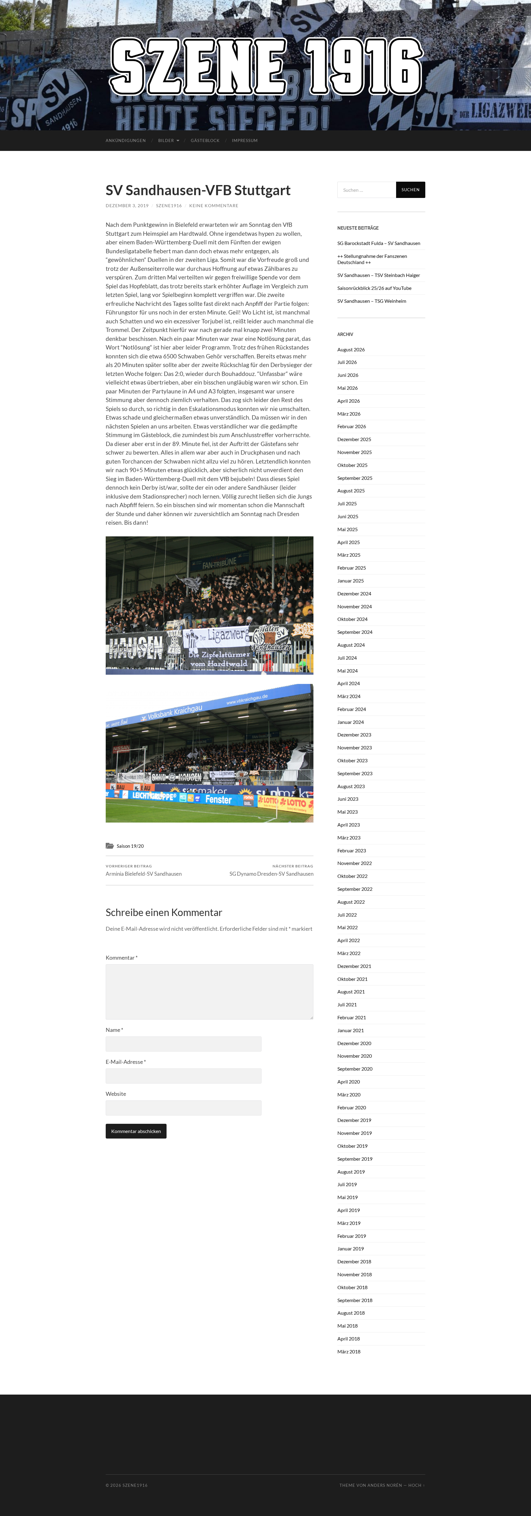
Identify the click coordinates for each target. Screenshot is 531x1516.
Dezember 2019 (354, 1120)
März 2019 (348, 1223)
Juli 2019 (347, 1184)
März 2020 (348, 1094)
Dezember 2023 (354, 734)
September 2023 (354, 773)
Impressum (245, 140)
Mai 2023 (347, 812)
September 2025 (354, 478)
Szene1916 (169, 205)
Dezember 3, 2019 (127, 205)
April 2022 (348, 940)
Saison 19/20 (130, 846)
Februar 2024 (351, 709)
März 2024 (348, 696)
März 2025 (348, 555)
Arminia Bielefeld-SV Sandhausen (144, 870)
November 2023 (354, 747)
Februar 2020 (351, 1107)
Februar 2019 (351, 1236)
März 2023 (348, 837)
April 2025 (348, 542)
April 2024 (348, 683)
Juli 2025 (347, 503)
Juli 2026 (347, 362)
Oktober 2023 (352, 760)
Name (114, 1029)
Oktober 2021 (352, 979)
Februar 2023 (351, 850)
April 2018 (348, 1338)
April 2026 (348, 401)
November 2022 (354, 863)
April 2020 (348, 1081)
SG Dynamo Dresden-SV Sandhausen (271, 870)
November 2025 (354, 452)
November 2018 (354, 1274)
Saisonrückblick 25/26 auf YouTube (374, 288)
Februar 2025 (351, 567)
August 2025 (351, 490)
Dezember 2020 (354, 1043)
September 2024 (354, 632)
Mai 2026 (347, 388)
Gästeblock (205, 140)
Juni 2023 (347, 799)
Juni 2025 (347, 516)
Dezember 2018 (354, 1261)
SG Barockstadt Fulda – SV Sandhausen (378, 243)
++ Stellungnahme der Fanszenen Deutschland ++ (372, 259)
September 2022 (354, 889)
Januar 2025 (350, 580)
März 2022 (348, 953)
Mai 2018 (347, 1325)
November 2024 (354, 606)
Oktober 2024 (352, 619)
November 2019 (354, 1133)
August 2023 (351, 786)
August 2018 (351, 1313)
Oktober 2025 (352, 465)
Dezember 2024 (354, 593)
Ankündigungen (126, 140)
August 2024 (351, 645)
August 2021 (351, 991)
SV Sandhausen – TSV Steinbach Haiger (378, 275)
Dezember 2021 (354, 966)
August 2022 (351, 902)
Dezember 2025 (354, 439)
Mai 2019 (347, 1197)
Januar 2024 (350, 722)
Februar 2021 (351, 1017)
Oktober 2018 (352, 1287)
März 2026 (348, 414)
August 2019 (351, 1172)
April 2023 (348, 824)
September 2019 (354, 1159)
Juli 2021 (347, 1004)
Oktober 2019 (352, 1146)
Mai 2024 (347, 670)
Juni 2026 (347, 375)
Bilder (166, 140)
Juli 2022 (347, 915)
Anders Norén (385, 1485)
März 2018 (348, 1351)
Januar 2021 (350, 1030)
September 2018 (354, 1300)
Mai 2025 (347, 529)
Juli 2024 (347, 658)
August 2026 (351, 349)
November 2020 (354, 1056)
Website (116, 1093)
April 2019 (348, 1210)
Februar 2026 (351, 426)
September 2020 (354, 1069)
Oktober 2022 (352, 876)
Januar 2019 (350, 1248)
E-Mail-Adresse (126, 1061)
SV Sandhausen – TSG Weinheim (371, 301)
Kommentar (122, 957)
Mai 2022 (347, 927)
